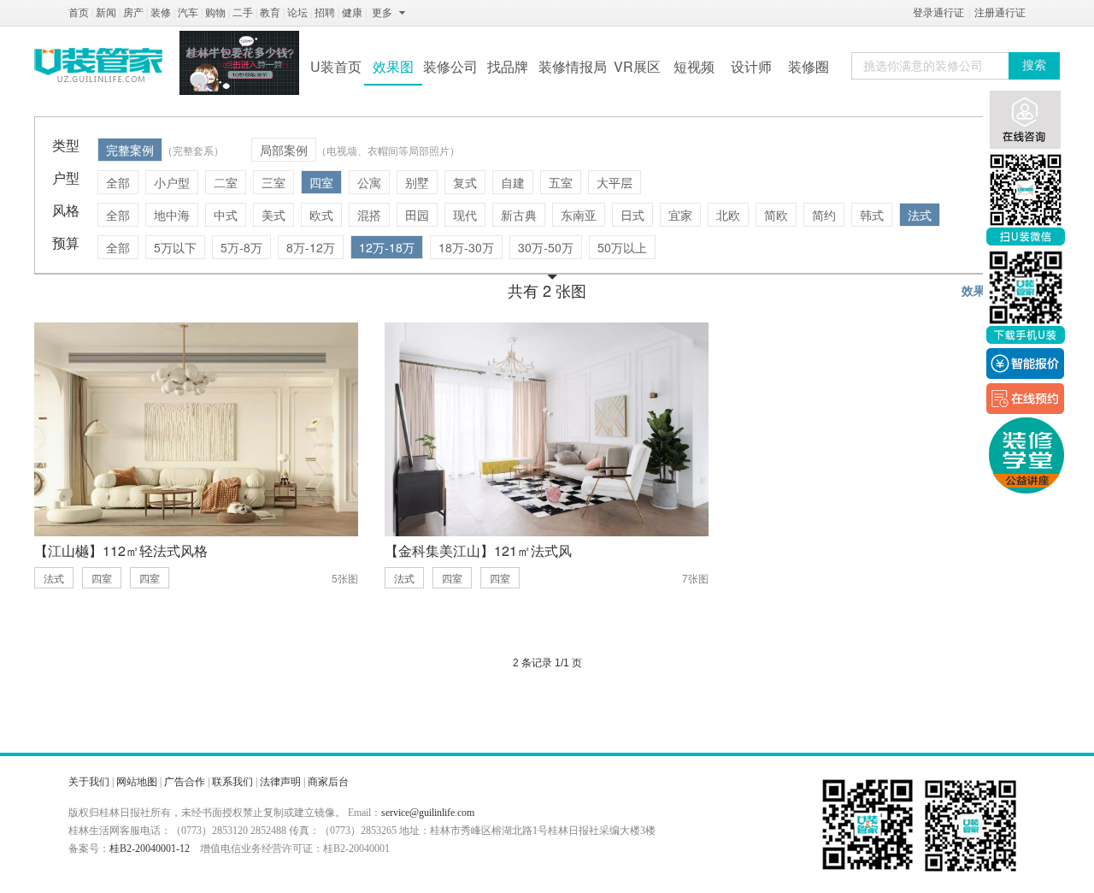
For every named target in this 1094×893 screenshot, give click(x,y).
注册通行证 (1000, 13)
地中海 (172, 214)
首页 (78, 13)
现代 (465, 214)
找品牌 (507, 66)
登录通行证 (938, 13)
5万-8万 (241, 247)
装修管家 (98, 65)
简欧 (776, 214)
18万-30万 (466, 247)
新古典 (519, 214)
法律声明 (280, 782)
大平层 (614, 182)
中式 (226, 214)
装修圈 (808, 66)
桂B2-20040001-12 (149, 849)
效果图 (393, 66)
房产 (133, 13)
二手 (242, 13)
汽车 (188, 13)
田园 (417, 214)
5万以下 (175, 247)
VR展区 (637, 66)
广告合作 (184, 782)
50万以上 (622, 247)
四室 (321, 182)
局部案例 (284, 149)
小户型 (172, 182)
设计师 (751, 66)
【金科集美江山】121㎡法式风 (478, 550)
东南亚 (579, 214)
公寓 (369, 182)
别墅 (417, 182)
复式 (465, 182)
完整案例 (130, 149)
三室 (273, 182)
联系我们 (232, 782)
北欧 (728, 214)
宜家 (680, 214)
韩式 (872, 214)
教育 (270, 13)
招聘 (325, 13)
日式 (632, 214)
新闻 (106, 13)
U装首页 (336, 66)
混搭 (369, 214)
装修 (160, 13)
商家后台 (328, 782)
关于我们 (88, 782)
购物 (215, 13)
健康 (352, 13)
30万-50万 (545, 247)
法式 (920, 214)
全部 (118, 182)
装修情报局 (572, 66)
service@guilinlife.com (427, 813)
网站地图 (136, 782)
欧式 (321, 214)
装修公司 (450, 66)
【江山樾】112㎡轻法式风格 (121, 550)
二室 (226, 182)
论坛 (297, 13)
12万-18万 (387, 247)
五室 (561, 182)
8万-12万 (310, 247)
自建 (513, 182)
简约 (824, 214)
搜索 (1034, 65)
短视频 (694, 66)
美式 (273, 214)
